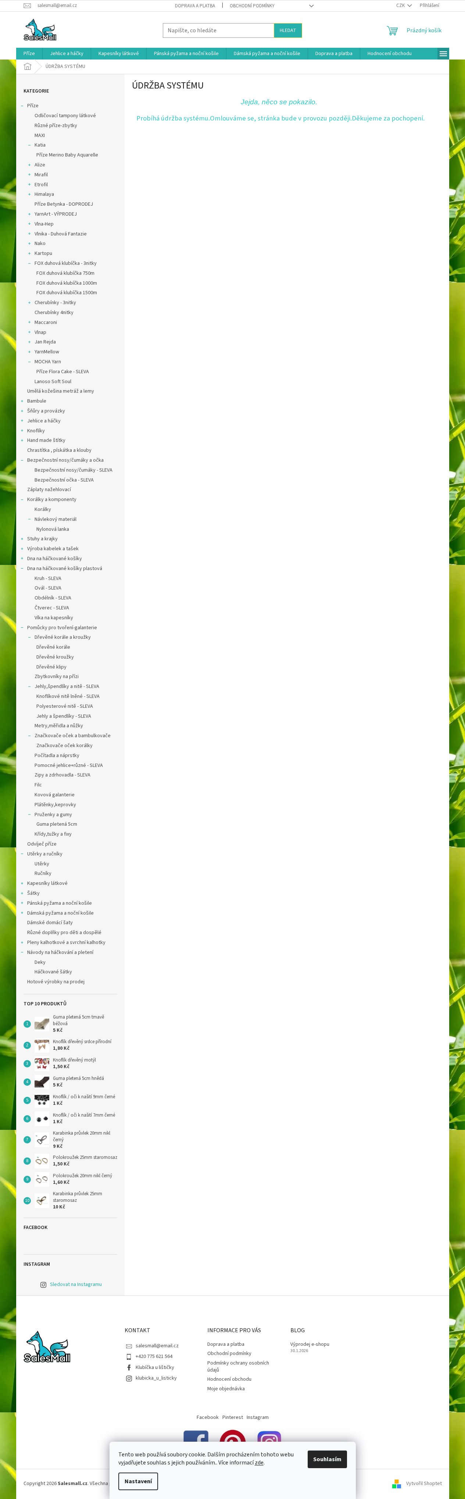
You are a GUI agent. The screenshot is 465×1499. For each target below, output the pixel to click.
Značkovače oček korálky (64, 745)
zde (259, 1463)
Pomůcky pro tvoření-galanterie (62, 627)
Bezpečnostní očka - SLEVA (64, 480)
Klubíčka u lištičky (155, 1367)
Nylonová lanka (52, 529)
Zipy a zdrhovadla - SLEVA (62, 775)
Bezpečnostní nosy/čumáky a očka (65, 460)
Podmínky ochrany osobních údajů (238, 1366)
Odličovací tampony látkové (65, 115)
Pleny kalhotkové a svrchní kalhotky (66, 942)
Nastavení (138, 1481)
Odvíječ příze (42, 844)
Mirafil (41, 175)
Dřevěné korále (53, 647)
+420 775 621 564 (154, 1356)
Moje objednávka (226, 1388)
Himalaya (44, 194)
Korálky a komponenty (51, 499)
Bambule (36, 401)
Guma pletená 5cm (56, 824)
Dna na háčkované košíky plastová (64, 568)
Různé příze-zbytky (56, 125)
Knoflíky (36, 431)
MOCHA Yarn (48, 361)
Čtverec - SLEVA (52, 608)
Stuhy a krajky (42, 539)
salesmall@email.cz (157, 1346)
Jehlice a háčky (44, 421)
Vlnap (40, 332)
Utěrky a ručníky (44, 854)
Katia (40, 145)
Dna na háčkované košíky (54, 558)
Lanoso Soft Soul (53, 381)
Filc (38, 785)
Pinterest (232, 1417)
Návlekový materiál (55, 519)
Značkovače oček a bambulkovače (73, 735)
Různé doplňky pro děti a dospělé (64, 932)
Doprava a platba (195, 6)
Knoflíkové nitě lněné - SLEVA (68, 696)
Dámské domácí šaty (50, 922)
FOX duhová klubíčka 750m (65, 273)
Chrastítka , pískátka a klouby (59, 450)
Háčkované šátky (53, 972)
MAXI (40, 135)
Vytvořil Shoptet (424, 1483)
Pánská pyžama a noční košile (59, 903)
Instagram (258, 1417)
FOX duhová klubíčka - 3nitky (66, 263)
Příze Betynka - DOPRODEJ (64, 204)
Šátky (33, 893)
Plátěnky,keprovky (55, 804)
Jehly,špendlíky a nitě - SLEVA (67, 686)
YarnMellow (47, 352)
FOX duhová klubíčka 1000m (66, 283)
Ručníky (43, 873)
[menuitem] (29, 54)
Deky (40, 962)
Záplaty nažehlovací (49, 489)
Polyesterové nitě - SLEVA (64, 706)
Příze (33, 105)
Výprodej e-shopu (309, 1344)
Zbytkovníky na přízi (57, 676)
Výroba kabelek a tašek (53, 548)
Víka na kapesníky (54, 617)
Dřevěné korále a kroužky (63, 637)
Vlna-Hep (44, 224)
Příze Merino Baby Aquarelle (67, 155)
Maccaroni (46, 322)
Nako (40, 243)
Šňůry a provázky (46, 411)
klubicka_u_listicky (156, 1378)
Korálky (43, 509)
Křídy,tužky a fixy (53, 834)
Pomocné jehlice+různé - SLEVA (69, 765)
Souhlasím (327, 1459)
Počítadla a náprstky (57, 755)
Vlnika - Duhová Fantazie (61, 234)
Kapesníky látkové (47, 883)
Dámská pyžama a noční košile (60, 913)
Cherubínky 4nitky (54, 312)
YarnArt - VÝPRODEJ (56, 214)
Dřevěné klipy (51, 667)
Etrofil (41, 184)
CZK (401, 5)
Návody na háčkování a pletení (60, 952)
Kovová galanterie (55, 795)
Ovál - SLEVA (48, 588)
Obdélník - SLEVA (53, 598)
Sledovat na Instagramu (76, 1284)
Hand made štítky (46, 440)
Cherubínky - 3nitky (55, 302)
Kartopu (43, 253)
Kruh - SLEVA (48, 578)
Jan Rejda (45, 342)
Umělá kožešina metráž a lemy (60, 391)
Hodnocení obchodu (229, 1379)
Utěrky (42, 864)
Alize (40, 165)
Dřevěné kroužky (55, 657)
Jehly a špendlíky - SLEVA (63, 716)
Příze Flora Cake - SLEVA (62, 371)
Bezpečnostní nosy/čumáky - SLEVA (73, 470)
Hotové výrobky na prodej (56, 981)
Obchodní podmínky (252, 6)
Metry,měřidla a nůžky (59, 725)
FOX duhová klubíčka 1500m (66, 292)
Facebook (208, 1417)
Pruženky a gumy (53, 814)
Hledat (288, 30)
